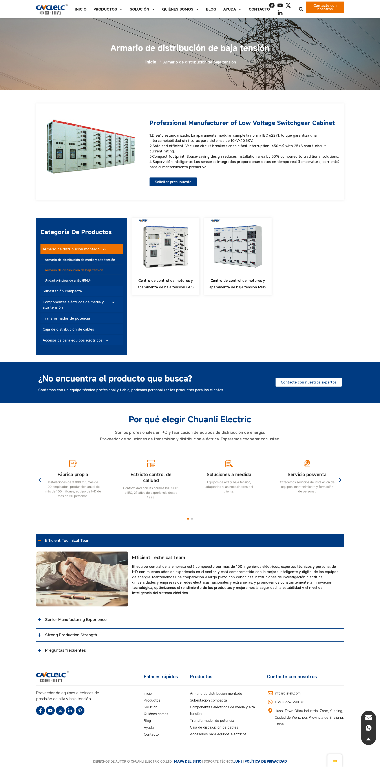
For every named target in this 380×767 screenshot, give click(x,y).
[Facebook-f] (40, 710)
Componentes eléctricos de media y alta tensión (73, 305)
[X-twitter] (288, 5)
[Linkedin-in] (280, 13)
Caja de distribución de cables (68, 329)
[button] (188, 519)
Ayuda (229, 9)
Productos (105, 9)
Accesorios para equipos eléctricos (72, 340)
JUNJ (238, 761)
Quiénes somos (177, 9)
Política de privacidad (266, 761)
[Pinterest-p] (80, 710)
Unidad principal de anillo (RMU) (68, 280)
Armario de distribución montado (71, 249)
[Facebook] (272, 5)
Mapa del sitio (188, 761)
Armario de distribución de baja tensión (74, 270)
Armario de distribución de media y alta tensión (80, 260)
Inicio (80, 9)
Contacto (259, 9)
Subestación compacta (62, 291)
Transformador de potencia (66, 318)
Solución (139, 9)
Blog (211, 9)
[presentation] (40, 480)
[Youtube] (280, 5)
